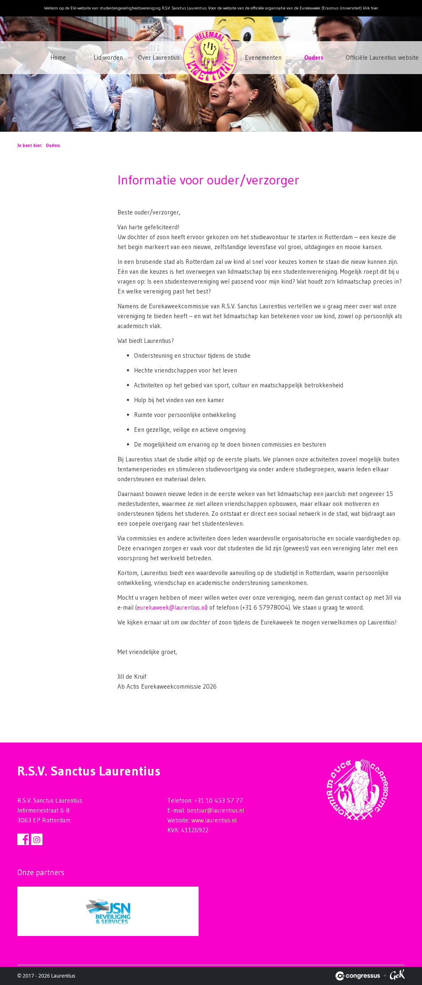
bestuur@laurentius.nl (215, 810)
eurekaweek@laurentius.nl (171, 607)
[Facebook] (23, 839)
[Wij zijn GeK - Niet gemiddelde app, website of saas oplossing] (397, 976)
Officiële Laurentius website (367, 57)
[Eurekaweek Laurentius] (214, 70)
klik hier (370, 8)
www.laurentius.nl (214, 820)
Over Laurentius (159, 57)
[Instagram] (36, 839)
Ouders (314, 57)
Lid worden (108, 57)
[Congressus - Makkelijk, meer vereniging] (357, 975)
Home (58, 57)
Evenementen (263, 57)
